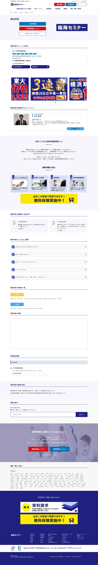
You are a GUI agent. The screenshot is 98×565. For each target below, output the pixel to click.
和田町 (21, 488)
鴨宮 (58, 475)
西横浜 (20, 483)
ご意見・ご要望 (80, 537)
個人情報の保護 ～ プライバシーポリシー (67, 548)
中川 (69, 481)
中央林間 (12, 481)
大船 (69, 473)
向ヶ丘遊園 (71, 484)
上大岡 (30, 475)
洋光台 (57, 486)
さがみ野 (12, 478)
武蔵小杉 (78, 484)
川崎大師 (71, 475)
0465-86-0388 (17, 58)
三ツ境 (50, 484)
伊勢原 (26, 473)
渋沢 (46, 478)
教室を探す (32, 534)
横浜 (69, 486)
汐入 (42, 478)
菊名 (82, 475)
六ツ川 (25, 486)
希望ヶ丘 (27, 476)
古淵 (73, 476)
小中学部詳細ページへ (75, 128)
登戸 (34, 483)
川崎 (66, 475)
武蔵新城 (83, 484)
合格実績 (48, 8)
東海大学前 (49, 481)
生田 (22, 473)
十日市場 (56, 481)
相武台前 (50, 480)
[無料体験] (49, 519)
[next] (85, 90)
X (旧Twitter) (64, 535)
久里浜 (43, 476)
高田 (55, 480)
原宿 (46, 483)
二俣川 (12, 484)
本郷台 (36, 484)
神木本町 (51, 478)
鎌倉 (26, 475)
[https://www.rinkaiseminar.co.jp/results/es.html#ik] (49, 89)
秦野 (42, 483)
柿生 (11, 475)
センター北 (36, 480)
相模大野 (82, 476)
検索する (81, 414)
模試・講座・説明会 (75, 8)
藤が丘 (80, 483)
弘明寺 (38, 476)
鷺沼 (30, 478)
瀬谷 (22, 480)
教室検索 (57, 8)
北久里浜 (12, 476)
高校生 (41, 542)
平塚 (64, 483)
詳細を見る (35, 66)
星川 (21, 484)
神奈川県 (32, 535)
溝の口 (45, 484)
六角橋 (12, 488)
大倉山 (60, 473)
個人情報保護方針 (66, 542)
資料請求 (71, 4)
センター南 (43, 480)
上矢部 (49, 475)
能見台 (25, 483)
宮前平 (65, 484)
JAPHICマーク (75, 547)
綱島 (35, 481)
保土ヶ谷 (26, 484)
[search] (78, 4)
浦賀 (47, 473)
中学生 (41, 540)
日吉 (60, 483)
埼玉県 (31, 540)
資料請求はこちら (59, 449)
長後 (17, 481)
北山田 (17, 476)
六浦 (21, 486)
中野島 (82, 481)
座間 (34, 478)
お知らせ (50, 540)
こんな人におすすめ (17, 63)
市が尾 (31, 473)
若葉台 (16, 488)
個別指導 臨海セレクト (53, 542)
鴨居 (54, 475)
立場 (63, 480)
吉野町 (73, 486)
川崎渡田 (77, 475)
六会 (17, 486)
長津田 (77, 481)
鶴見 (44, 481)
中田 (73, 481)
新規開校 (42, 534)
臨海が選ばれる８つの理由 (24, 8)
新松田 (81, 478)
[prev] (13, 90)
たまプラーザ (69, 480)
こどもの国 (67, 476)
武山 (59, 480)
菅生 (18, 480)
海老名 (51, 473)
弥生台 (47, 486)
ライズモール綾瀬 (80, 486)
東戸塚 (50, 483)
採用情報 (79, 535)
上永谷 (40, 475)
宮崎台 (60, 484)
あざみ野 (17, 473)
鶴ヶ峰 (39, 481)
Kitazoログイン (75, 1)
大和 (35, 486)
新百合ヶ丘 (12, 480)
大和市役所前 (41, 486)
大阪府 (31, 542)
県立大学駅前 (50, 476)
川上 (62, 475)
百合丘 (52, 486)
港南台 (62, 476)
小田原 (77, 473)
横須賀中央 (63, 486)
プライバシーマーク (50, 547)
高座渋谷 (57, 476)
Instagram (64, 537)
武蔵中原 (12, 486)
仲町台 (12, 483)
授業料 (65, 8)
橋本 (38, 483)
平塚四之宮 (74, 483)
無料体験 (42, 535)
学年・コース (38, 8)
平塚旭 (68, 483)
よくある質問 (83, 1)
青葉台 (12, 473)
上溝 (45, 475)
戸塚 (61, 481)
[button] (42, 102)
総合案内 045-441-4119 (50, 454)
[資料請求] (49, 507)
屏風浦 (55, 483)
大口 (56, 473)
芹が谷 (26, 480)
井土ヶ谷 (37, 473)
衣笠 (22, 476)
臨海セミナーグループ (81, 534)
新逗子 (76, 478)
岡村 (73, 473)
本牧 (41, 484)
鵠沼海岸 (33, 476)
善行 (31, 480)
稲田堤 (42, 473)
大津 (65, 473)
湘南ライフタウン (69, 478)
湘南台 (56, 478)
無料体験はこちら (34, 28)
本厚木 (31, 484)
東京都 (31, 537)
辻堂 (21, 481)
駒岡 (77, 476)
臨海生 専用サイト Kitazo (67, 534)
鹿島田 (16, 475)
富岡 (65, 481)
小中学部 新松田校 (20, 51)
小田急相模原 (24, 478)
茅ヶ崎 (74, 480)
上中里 (35, 475)
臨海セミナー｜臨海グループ (66, 556)
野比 (30, 483)
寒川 (38, 478)
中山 (16, 483)
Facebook (64, 540)
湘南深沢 (62, 478)
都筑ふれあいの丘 (28, 481)
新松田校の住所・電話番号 (32, 33)
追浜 (82, 473)
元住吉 (30, 486)
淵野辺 (16, 484)
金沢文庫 (21, 475)
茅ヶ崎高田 (80, 480)
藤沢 (85, 483)
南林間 (55, 484)
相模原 (17, 478)
